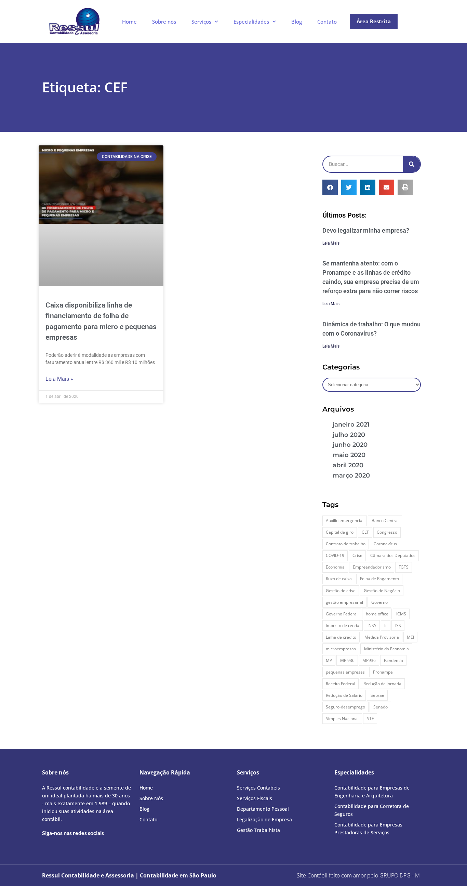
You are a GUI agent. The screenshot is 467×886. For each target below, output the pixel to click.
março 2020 (351, 475)
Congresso (387, 532)
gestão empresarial (344, 602)
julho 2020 (349, 435)
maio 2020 (349, 455)
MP (329, 660)
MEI (410, 637)
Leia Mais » (59, 379)
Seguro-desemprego (345, 707)
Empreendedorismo (372, 567)
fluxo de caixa (339, 579)
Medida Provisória (381, 637)
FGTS (404, 567)
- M (399, 875)
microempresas (341, 649)
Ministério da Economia (386, 649)
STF (370, 718)
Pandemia (393, 660)
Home (129, 21)
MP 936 (347, 660)
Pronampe (383, 672)
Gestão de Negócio (382, 591)
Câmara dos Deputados (392, 555)
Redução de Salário (344, 695)
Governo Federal (342, 614)
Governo (379, 602)
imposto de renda (342, 625)
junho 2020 (350, 444)
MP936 (369, 660)
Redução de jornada (382, 684)
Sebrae (377, 695)
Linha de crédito (341, 637)
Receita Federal (340, 684)
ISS (398, 625)
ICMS (401, 614)
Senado (380, 707)
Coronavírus (385, 544)
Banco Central (385, 520)
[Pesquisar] (411, 164)
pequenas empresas (345, 672)
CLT (365, 532)
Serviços (201, 21)
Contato (327, 21)
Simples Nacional (342, 718)
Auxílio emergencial (344, 520)
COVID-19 (335, 555)
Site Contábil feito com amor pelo (337, 875)
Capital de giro (339, 532)
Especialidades (251, 21)
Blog (296, 21)
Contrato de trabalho (345, 544)
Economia (335, 567)
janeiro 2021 (351, 424)
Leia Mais (330, 243)
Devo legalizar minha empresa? (365, 230)
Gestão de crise (341, 591)
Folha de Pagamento (379, 579)
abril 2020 (348, 465)
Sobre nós (164, 21)
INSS (372, 625)
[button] (330, 187)
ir (385, 625)
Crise (357, 555)
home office (377, 614)
